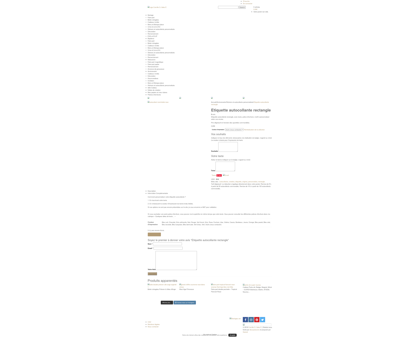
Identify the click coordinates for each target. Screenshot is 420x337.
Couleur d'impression (218, 129)
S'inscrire (246, 1)
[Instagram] (251, 319)
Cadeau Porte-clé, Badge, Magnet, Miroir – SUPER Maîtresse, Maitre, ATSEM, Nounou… (257, 289)
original (244, 181)
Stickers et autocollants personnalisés (239, 102)
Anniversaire (221, 102)
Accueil (213, 102)
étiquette (238, 181)
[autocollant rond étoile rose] (178, 130)
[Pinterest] (256, 319)
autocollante (223, 181)
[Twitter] (262, 319)
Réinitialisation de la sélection (254, 129)
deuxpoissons (255, 329)
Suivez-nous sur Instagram (185, 302)
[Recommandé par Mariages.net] (235, 318)
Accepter (232, 335)
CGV (149, 322)
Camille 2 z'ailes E (255, 327)
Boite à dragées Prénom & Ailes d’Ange (162, 289)
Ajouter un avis (154, 234)
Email (150, 248)
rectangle (261, 181)
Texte (213, 170)
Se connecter (247, 3)
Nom (150, 244)
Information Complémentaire (158, 193)
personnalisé (252, 181)
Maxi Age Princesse (186, 289)
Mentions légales (154, 324)
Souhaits (214, 151)
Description (152, 191)
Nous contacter (153, 326)
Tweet (214, 175)
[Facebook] (245, 319)
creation (231, 181)
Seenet (245, 332)
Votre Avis (152, 269)
